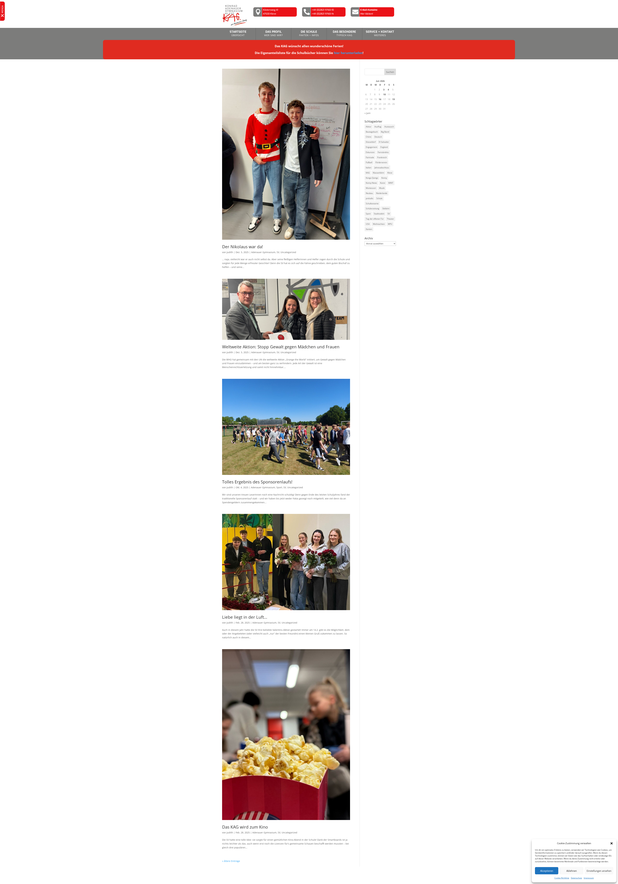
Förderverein (381, 162)
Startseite (238, 33)
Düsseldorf (371, 142)
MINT (390, 183)
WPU (390, 224)
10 (384, 94)
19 (393, 99)
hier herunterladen (348, 53)
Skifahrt (385, 208)
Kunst (382, 183)
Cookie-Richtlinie (561, 878)
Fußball (369, 162)
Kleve (389, 172)
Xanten (369, 229)
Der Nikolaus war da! (242, 247)
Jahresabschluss (382, 167)
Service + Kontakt (380, 33)
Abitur (368, 126)
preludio (369, 198)
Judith (230, 252)
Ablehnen (571, 870)
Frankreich (382, 157)
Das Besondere (344, 33)
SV (278, 252)
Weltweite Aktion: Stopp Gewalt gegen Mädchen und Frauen (280, 347)
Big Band (385, 131)
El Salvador (384, 142)
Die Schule (309, 33)
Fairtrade (370, 157)
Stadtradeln (379, 213)
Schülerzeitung (372, 208)
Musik (381, 188)
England (384, 147)
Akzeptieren (546, 870)
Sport (279, 487)
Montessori (371, 188)
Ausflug (378, 126)
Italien (368, 167)
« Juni (367, 113)
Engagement (371, 147)
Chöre (368, 136)
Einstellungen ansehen (599, 870)
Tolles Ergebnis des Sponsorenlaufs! (257, 482)
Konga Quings (372, 178)
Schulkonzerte (372, 203)
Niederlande (381, 193)
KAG (368, 172)
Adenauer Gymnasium (263, 252)
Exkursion (370, 152)
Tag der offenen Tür (375, 218)
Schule (379, 198)
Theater (390, 218)
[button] (611, 843)
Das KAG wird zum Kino (245, 827)
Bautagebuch (372, 131)
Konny (384, 178)
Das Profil (273, 33)
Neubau (369, 193)
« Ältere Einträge (231, 861)
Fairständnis (383, 152)
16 (380, 99)
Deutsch (378, 136)
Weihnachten (379, 224)
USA (368, 224)
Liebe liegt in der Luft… (244, 617)
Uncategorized (288, 252)
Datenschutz (576, 878)
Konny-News (371, 183)
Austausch (389, 126)
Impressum (589, 878)
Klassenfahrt (378, 172)
